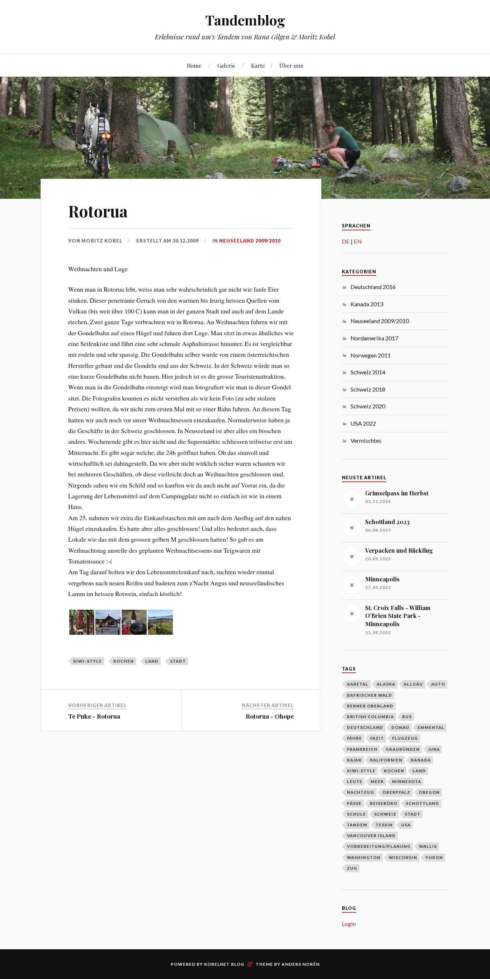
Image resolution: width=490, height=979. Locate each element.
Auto (438, 684)
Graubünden (403, 749)
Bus (407, 716)
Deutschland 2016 (373, 286)
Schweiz (385, 814)
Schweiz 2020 (367, 406)
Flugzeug (405, 738)
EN (358, 241)
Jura (434, 749)
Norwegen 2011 (370, 355)
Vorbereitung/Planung (379, 846)
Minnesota (406, 781)
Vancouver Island (371, 835)
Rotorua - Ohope (270, 716)
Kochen (123, 661)
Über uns (291, 65)
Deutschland (365, 727)
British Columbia (370, 716)
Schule (356, 814)
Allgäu (413, 684)
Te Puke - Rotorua (94, 716)
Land (152, 661)
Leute (354, 781)
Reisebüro (383, 803)
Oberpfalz (396, 792)
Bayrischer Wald (369, 695)
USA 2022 (363, 423)
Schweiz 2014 (367, 372)
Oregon (429, 792)
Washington (364, 857)
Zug (352, 868)
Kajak (354, 760)
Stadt (178, 661)
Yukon (434, 857)
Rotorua (98, 210)
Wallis (428, 846)
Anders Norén (301, 964)
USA (406, 824)
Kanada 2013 (366, 304)
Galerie (226, 65)
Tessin (384, 824)
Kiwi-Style (87, 661)
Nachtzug (360, 792)
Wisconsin (403, 857)
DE (346, 241)
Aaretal (357, 684)
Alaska (386, 684)
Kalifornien (386, 760)
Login (349, 923)
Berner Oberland (370, 706)
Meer (377, 781)
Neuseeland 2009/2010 (250, 241)
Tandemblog (245, 20)
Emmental (431, 727)
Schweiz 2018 (367, 389)
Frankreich (362, 749)
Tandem (357, 824)
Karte (258, 65)
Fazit (377, 738)
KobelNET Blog (224, 964)
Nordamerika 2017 (374, 338)
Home (194, 65)
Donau (400, 727)
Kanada (421, 760)
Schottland (422, 803)
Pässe (354, 803)
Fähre (354, 738)
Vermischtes (365, 440)
